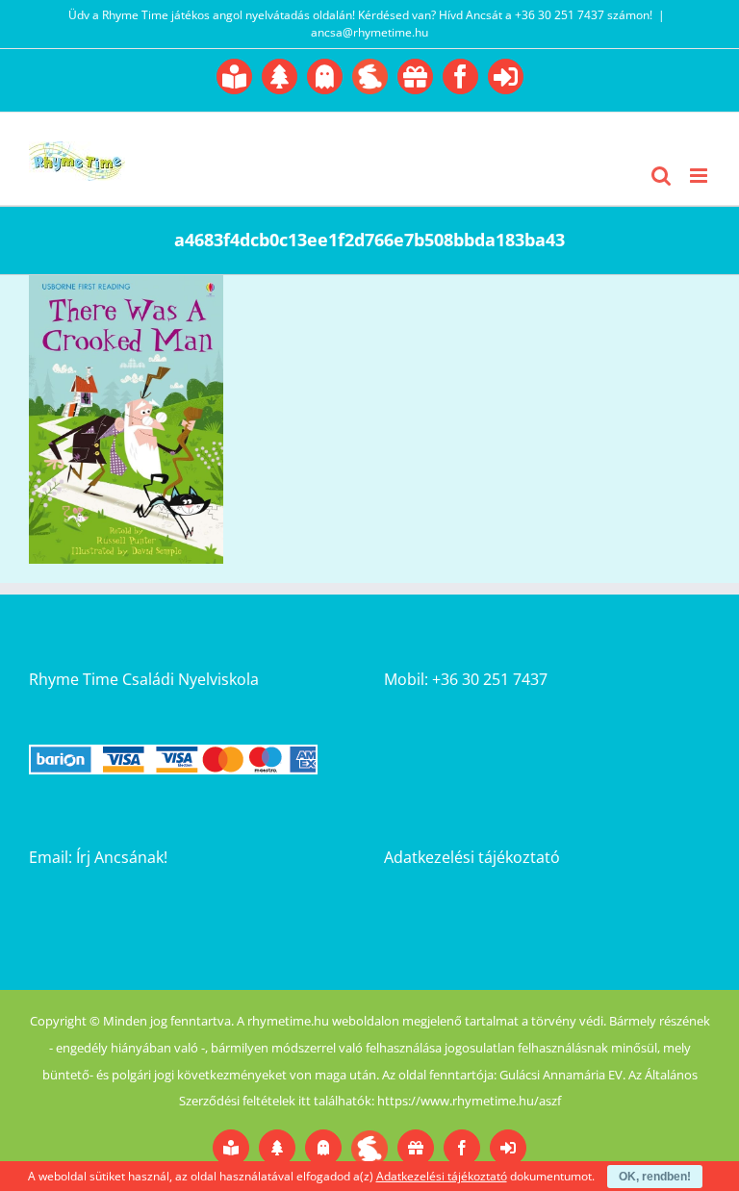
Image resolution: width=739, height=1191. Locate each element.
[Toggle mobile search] (661, 175)
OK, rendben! (655, 1176)
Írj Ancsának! (121, 857)
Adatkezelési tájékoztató (472, 857)
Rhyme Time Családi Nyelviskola (144, 679)
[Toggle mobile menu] (700, 175)
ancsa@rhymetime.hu (369, 32)
